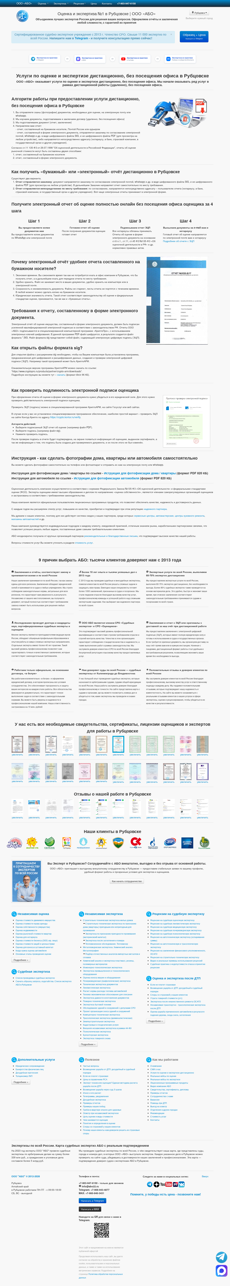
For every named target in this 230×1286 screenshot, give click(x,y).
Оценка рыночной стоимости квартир (34, 933)
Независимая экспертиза (104, 914)
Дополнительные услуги (36, 1059)
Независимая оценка (33, 914)
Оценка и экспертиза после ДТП (176, 978)
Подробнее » (21, 960)
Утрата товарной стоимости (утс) (166, 998)
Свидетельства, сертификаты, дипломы (169, 1089)
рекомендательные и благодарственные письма (111, 536)
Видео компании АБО (160, 1086)
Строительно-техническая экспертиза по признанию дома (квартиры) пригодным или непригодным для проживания (109, 927)
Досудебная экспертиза (94, 1099)
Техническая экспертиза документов (100, 984)
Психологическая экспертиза (97, 1031)
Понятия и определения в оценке (99, 1123)
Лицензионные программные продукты (169, 1082)
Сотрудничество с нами (161, 1096)
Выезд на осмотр (158, 1106)
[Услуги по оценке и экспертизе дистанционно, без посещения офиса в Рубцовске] (186, 421)
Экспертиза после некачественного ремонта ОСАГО (175, 1001)
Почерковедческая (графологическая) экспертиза (106, 980)
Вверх (205, 1176)
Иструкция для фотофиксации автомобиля (106, 478)
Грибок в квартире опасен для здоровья (102, 1109)
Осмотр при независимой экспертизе (101, 1113)
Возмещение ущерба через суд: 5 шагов (102, 1089)
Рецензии (79, 3)
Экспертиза (60, 3)
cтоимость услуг (84, 542)
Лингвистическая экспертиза (96, 987)
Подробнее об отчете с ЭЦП (178, 241)
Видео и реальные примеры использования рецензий (176, 960)
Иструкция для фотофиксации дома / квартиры (140, 473)
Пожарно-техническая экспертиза (99, 1001)
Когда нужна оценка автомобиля (31, 950)
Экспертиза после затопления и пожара (104, 940)
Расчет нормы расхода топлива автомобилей (105, 991)
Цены (94, 3)
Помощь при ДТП (158, 1102)
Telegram (82, 38)
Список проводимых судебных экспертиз (35, 977)
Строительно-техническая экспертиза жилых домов (108, 920)
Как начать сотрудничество (127, 881)
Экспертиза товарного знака (96, 1038)
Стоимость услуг (158, 1116)
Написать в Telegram (92, 1200)
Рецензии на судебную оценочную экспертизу (172, 920)
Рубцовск (199, 13)
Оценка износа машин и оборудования (101, 977)
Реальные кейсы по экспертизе (165, 1079)
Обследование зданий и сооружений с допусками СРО (109, 1007)
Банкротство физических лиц (30, 1069)
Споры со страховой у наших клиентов (169, 994)
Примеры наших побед (94, 1106)
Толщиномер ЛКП (24, 1076)
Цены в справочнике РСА (95, 1079)
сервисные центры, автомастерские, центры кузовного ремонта (169, 515)
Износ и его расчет (92, 1092)
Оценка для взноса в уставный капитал (34, 947)
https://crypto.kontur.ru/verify (65, 417)
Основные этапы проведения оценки (33, 953)
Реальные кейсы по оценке (163, 1076)
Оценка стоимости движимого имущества (35, 920)
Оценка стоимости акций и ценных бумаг (35, 943)
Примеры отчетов (91, 1102)
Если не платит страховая (163, 984)
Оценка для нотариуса (26, 937)
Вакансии (154, 1099)
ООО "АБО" (18, 1176)
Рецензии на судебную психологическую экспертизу (175, 933)
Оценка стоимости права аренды (31, 923)
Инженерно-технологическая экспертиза (102, 967)
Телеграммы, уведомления (96, 1096)
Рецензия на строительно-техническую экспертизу (174, 957)
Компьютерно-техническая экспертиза (101, 1014)
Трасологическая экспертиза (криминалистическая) (107, 1017)
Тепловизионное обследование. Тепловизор (106, 943)
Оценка (42, 3)
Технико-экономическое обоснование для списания (107, 994)
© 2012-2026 (33, 1176)
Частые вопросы (91, 1065)
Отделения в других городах (163, 1109)
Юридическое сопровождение (30, 1065)
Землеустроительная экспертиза (99, 1021)
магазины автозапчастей (25, 519)
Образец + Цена (194, 36)
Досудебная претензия (27, 1072)
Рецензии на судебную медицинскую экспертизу (173, 926)
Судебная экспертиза (34, 971)
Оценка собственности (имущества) (33, 926)
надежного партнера (155, 509)
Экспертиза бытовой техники (97, 1004)
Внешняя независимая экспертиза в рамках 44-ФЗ (107, 1028)
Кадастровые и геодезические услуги (101, 1024)
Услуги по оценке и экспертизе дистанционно (172, 1072)
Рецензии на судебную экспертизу (178, 914)
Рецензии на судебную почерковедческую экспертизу (176, 930)
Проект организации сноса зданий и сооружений (106, 1011)
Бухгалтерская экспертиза (95, 1034)
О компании (156, 1065)
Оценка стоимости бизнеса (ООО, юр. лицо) (37, 940)
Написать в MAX (90, 1209)
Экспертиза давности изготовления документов (106, 997)
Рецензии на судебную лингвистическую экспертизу (175, 923)
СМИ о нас (155, 1069)
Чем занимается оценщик (95, 1119)
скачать (61, 374)
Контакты (107, 3)
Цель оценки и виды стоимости (98, 1116)
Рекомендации (157, 1113)
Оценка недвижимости (26, 930)
